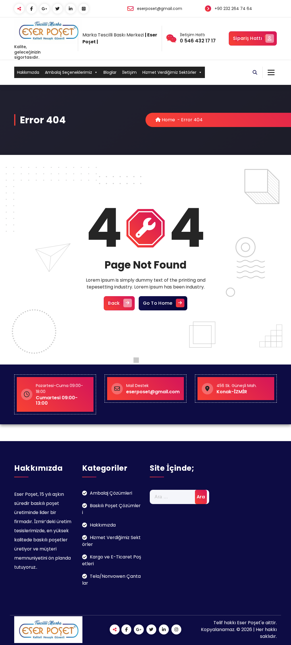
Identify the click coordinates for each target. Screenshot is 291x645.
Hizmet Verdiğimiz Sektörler (169, 72)
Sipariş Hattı (247, 38)
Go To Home (157, 303)
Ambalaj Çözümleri (111, 493)
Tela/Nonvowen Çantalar (111, 579)
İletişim (129, 72)
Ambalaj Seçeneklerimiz (68, 72)
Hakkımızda (28, 72)
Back (114, 303)
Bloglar (110, 72)
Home (168, 119)
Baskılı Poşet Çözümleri (111, 509)
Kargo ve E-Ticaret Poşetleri (111, 560)
